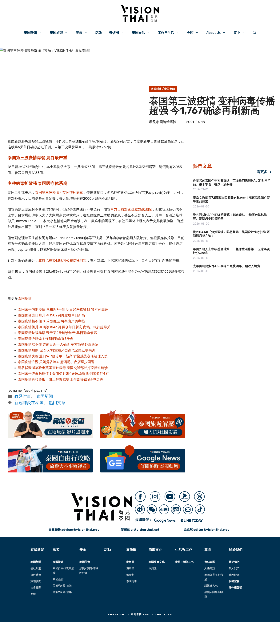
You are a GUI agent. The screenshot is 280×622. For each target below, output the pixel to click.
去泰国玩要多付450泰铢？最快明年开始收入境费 (226, 266)
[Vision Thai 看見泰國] (140, 13)
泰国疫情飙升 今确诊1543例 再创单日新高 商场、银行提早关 (64, 327)
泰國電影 (131, 581)
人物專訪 (209, 568)
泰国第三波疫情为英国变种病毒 (59, 193)
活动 (98, 32)
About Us (213, 32)
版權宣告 (234, 581)
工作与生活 (166, 32)
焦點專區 (209, 562)
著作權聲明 (235, 587)
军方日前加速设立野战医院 (131, 209)
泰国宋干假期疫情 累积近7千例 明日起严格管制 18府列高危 (63, 309)
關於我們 (234, 562)
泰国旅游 (56, 32)
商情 (33, 594)
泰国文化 (138, 32)
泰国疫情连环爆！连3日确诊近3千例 (46, 339)
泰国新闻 (30, 32)
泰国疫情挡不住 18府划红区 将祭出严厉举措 (51, 321)
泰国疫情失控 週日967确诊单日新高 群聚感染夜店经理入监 (63, 356)
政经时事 (156, 88)
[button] (254, 32)
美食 (79, 32)
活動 (107, 550)
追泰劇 (130, 574)
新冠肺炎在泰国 (29, 402)
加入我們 (234, 568)
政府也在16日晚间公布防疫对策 (62, 260)
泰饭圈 (114, 32)
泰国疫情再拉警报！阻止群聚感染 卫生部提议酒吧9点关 (60, 379)
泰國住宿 (58, 579)
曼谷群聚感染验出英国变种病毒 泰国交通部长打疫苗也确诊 (63, 368)
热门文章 (57, 402)
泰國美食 (84, 562)
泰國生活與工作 (184, 562)
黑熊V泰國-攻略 (62, 592)
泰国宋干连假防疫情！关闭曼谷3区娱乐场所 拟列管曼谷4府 (63, 373)
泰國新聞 (35, 562)
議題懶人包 (211, 585)
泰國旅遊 (58, 562)
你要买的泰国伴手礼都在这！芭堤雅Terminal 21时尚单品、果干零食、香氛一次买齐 (232, 182)
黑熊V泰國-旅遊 (62, 585)
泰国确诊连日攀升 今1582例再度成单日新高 (51, 315)
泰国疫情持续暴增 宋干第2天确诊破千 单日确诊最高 (57, 333)
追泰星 (130, 568)
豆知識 (153, 568)
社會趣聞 (35, 587)
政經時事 (35, 574)
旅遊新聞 (35, 581)
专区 (190, 32)
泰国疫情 (25, 298)
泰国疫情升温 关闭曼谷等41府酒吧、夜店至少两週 (56, 362)
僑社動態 (35, 568)
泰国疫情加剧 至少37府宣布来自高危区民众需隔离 (56, 350)
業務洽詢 (234, 574)
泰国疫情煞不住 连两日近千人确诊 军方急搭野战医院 (58, 344)
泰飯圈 (130, 562)
